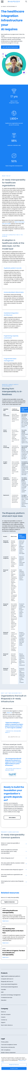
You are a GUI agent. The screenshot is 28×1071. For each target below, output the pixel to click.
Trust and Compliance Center (9, 1044)
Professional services (6, 997)
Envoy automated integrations (9, 984)
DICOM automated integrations (9, 987)
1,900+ (14, 119)
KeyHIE (12, 770)
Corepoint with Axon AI (7, 979)
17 (11, 96)
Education (3, 1000)
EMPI (2, 992)
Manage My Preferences (14, 1064)
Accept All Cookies (14, 1068)
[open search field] (26, 1)
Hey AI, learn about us (7, 1025)
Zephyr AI (9, 712)
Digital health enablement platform (10, 976)
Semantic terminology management (11, 995)
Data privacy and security (8, 1047)
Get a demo (12, 817)
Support (3, 1022)
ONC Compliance (5, 1050)
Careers (3, 1017)
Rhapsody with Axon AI (7, 981)
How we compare (5, 1014)
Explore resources (9, 902)
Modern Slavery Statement (8, 1052)
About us (3, 1012)
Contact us (4, 1020)
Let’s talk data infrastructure (10, 47)
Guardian (3, 989)
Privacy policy (4, 1042)
